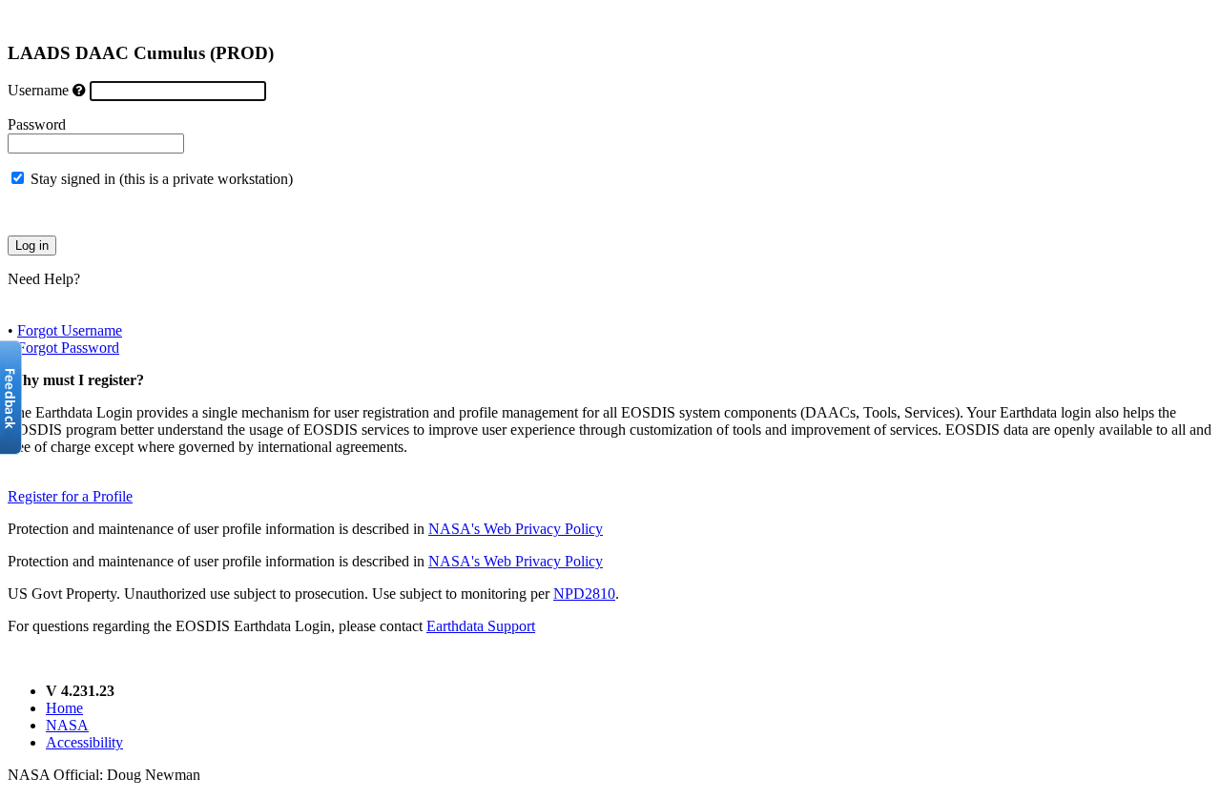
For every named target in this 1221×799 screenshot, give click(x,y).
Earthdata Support (480, 626)
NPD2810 (584, 593)
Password (37, 124)
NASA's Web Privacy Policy (515, 529)
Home (64, 708)
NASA (67, 725)
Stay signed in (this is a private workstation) (162, 179)
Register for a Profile (70, 496)
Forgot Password (68, 347)
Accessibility (84, 742)
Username (38, 90)
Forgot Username (69, 330)
